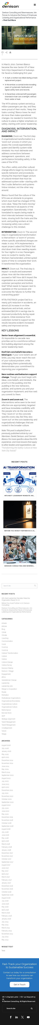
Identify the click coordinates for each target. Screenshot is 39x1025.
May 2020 (5, 814)
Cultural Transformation (10, 653)
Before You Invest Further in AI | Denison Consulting (20, 531)
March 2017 (6, 877)
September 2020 (8, 802)
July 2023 (5, 781)
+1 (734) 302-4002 (11, 997)
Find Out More (9, 20)
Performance (6, 710)
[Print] (11, 52)
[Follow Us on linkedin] (16, 1017)
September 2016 (7, 895)
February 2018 (7, 847)
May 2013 (5, 940)
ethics (4, 677)
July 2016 (5, 901)
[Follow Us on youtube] (28, 1017)
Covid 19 (5, 647)
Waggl (4, 734)
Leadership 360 (7, 686)
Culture (4, 656)
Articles (4, 626)
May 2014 (5, 925)
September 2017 (7, 862)
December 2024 (7, 760)
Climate (4, 635)
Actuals (4, 623)
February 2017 (7, 880)
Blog (3, 629)
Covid (4, 644)
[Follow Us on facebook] (10, 1017)
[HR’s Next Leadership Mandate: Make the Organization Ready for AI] (19, 479)
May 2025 (5, 754)
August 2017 (6, 865)
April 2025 (5, 757)
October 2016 (6, 892)
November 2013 (7, 934)
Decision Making (7, 668)
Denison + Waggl (7, 671)
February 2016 (7, 916)
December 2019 (7, 817)
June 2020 (5, 811)
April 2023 (5, 787)
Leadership (5, 683)
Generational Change (9, 680)
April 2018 (5, 841)
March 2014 (6, 928)
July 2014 (5, 922)
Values (4, 731)
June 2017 (5, 868)
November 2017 (7, 856)
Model (4, 692)
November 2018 (7, 820)
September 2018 (7, 826)
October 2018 (6, 823)
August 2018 (6, 829)
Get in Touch (19, 984)
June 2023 (5, 784)
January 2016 (6, 919)
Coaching (5, 638)
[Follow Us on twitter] (22, 1017)
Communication (7, 641)
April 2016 (5, 910)
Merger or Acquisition (9, 689)
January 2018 (6, 850)
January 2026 (6, 751)
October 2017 (6, 859)
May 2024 (5, 769)
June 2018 (5, 835)
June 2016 (5, 904)
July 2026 (5, 748)
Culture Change (7, 662)
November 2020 (7, 796)
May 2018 (5, 838)
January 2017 (6, 883)
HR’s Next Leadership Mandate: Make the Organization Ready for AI (20, 495)
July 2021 (5, 793)
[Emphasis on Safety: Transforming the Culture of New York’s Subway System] (19, 37)
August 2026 (6, 745)
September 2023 (7, 775)
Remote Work (6, 713)
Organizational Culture (9, 704)
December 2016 (7, 886)
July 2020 (5, 808)
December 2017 (7, 853)
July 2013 (5, 937)
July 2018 (5, 832)
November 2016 (7, 889)
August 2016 (6, 898)
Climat (4, 632)
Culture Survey (7, 665)
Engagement (6, 674)
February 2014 (7, 931)
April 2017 (5, 874)
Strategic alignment (8, 719)
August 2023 (6, 778)
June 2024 (5, 766)
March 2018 (6, 844)
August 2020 (6, 805)
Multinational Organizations (11, 698)
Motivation (5, 695)
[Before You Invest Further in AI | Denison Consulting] (19, 514)
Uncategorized (7, 728)
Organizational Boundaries (11, 701)
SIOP (3, 716)
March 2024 (6, 772)
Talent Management (8, 722)
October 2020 (7, 799)
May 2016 (5, 907)
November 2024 (7, 763)
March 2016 (6, 913)
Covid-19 (5, 650)
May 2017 (5, 871)
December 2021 (7, 790)
